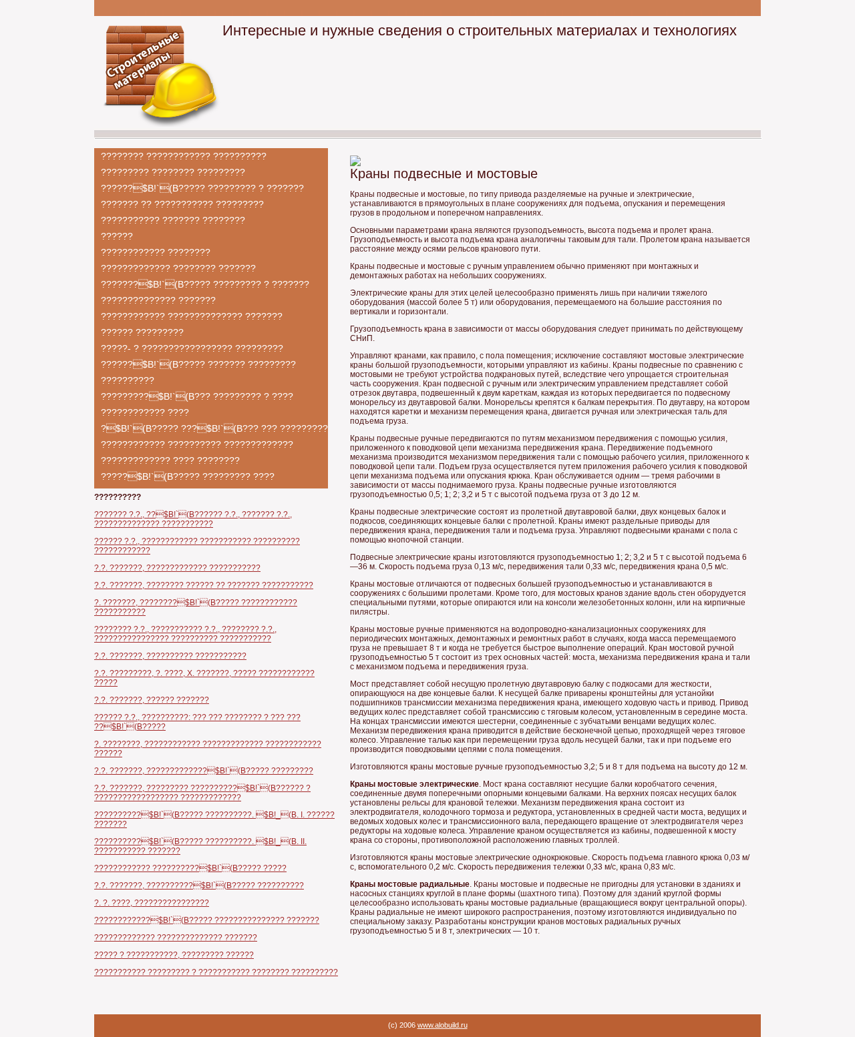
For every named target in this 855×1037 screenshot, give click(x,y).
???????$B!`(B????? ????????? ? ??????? (205, 284)
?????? (117, 236)
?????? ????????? (142, 332)
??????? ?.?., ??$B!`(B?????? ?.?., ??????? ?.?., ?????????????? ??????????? (193, 519)
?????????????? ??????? (158, 300)
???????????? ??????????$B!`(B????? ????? (190, 868)
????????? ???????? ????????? (173, 172)
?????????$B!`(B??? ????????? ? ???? (197, 396)
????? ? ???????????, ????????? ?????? (174, 955)
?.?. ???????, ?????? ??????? (151, 700)
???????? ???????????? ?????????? (184, 156)
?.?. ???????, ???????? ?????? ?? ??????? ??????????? (203, 585)
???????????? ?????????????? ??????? (192, 316)
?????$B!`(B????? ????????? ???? (188, 476)
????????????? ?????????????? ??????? (175, 937)
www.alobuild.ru (442, 1025)
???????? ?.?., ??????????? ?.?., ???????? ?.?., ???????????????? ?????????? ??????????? (185, 634)
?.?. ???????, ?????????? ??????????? (170, 656)
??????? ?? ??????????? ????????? (182, 204)
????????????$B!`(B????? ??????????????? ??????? (206, 920)
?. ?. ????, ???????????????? (151, 903)
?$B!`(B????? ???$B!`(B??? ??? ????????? (214, 428)
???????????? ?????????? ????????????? (197, 444)
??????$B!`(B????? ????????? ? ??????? (202, 188)
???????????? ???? (145, 412)
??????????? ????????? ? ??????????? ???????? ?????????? (216, 972)
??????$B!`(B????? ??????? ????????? (198, 364)
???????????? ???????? (155, 252)
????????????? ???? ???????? (170, 460)
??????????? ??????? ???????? (173, 220)
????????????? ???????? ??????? (178, 268)
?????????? (127, 380)
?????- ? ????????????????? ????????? (192, 348)
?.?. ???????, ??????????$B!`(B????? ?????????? (199, 885)
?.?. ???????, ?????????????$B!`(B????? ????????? (203, 770)
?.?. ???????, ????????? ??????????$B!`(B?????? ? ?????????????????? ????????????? (202, 792)
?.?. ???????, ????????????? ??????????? (177, 568)
